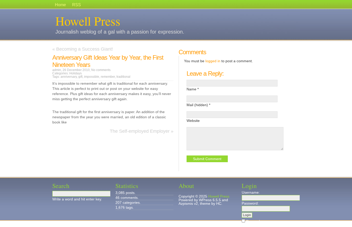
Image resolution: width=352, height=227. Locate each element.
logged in (212, 61)
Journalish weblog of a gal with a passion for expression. (119, 32)
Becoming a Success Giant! (84, 49)
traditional (123, 77)
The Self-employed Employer (140, 131)
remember (108, 77)
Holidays (75, 73)
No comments (101, 70)
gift (80, 77)
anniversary (69, 77)
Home (60, 5)
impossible (91, 77)
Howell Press (87, 20)
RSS (76, 5)
